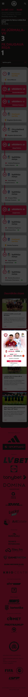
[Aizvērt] (26, 330)
